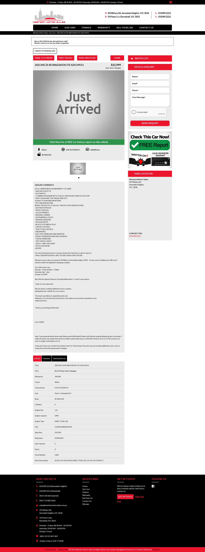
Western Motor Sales (40, 33)
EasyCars (156, 549)
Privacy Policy (51, 549)
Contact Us (146, 27)
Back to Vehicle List (46, 51)
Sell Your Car (124, 27)
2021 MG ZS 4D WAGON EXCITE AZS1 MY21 (73, 33)
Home (55, 27)
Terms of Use (63, 549)
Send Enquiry (150, 123)
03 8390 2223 (164, 13)
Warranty (104, 27)
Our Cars (69, 27)
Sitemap (85, 504)
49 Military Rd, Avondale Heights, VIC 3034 (128, 13)
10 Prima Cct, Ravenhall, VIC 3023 (124, 16)
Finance (86, 27)
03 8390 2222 (164, 16)
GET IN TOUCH (125, 497)
